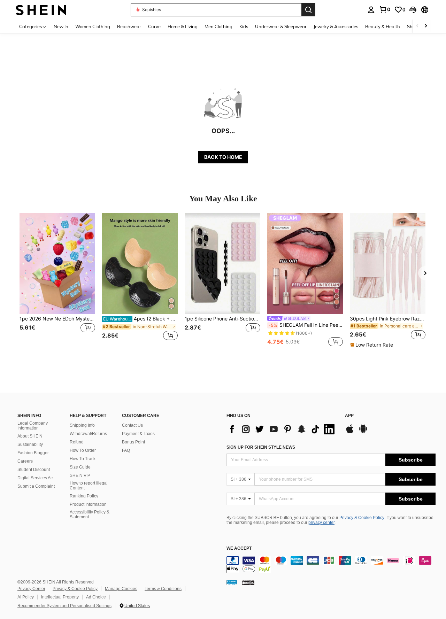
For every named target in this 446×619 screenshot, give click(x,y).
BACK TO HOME (223, 157)
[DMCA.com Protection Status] (248, 582)
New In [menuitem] (61, 26)
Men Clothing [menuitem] (218, 26)
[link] (385, 9)
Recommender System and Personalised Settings (64, 605)
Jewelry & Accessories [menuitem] (336, 26)
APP (349, 415)
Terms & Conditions (163, 588)
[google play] (363, 432)
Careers (25, 461)
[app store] (350, 432)
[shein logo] (41, 9)
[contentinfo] (331, 564)
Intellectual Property (60, 597)
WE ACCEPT (239, 548)
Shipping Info (82, 425)
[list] (282, 429)
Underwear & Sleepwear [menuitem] (281, 26)
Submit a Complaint (36, 486)
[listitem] (57, 280)
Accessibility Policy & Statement (89, 514)
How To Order (83, 450)
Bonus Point (133, 442)
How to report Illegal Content (89, 485)
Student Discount (33, 469)
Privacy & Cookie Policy (361, 517)
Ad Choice (96, 597)
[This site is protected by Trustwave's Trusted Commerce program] (231, 582)
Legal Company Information (32, 426)
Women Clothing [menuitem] (92, 26)
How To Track (82, 458)
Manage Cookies (121, 588)
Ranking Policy (84, 496)
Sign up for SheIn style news (260, 447)
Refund (77, 442)
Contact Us (132, 425)
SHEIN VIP (80, 475)
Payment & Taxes (138, 433)
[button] (413, 10)
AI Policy (25, 597)
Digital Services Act (35, 477)
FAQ (126, 450)
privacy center (321, 522)
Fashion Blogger (33, 452)
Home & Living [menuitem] (183, 26)
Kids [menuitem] (243, 26)
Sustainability (30, 444)
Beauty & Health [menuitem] (382, 26)
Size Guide (80, 467)
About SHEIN (30, 436)
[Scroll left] (417, 26)
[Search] (308, 9)
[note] (372, 344)
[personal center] (371, 10)
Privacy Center (31, 588)
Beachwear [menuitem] (129, 26)
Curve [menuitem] (154, 26)
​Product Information (88, 504)
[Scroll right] (425, 26)
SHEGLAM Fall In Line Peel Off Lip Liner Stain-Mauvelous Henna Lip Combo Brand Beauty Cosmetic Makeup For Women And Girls (306, 325)
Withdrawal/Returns (88, 433)
